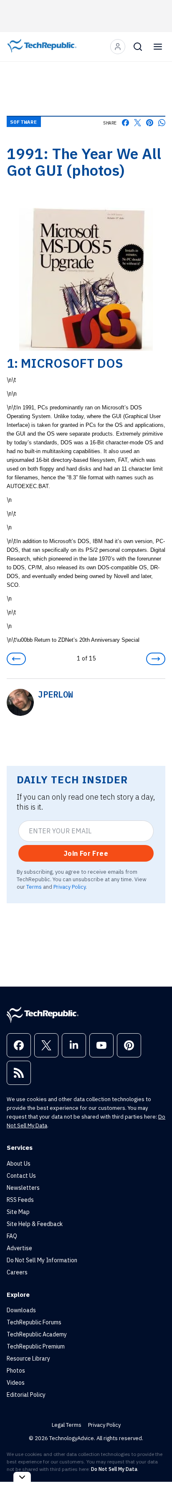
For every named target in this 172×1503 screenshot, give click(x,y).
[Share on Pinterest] (149, 122)
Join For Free (86, 853)
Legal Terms (66, 1424)
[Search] (137, 46)
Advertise (19, 1248)
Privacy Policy (69, 886)
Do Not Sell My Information (42, 1260)
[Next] (155, 659)
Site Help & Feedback (35, 1224)
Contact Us (21, 1175)
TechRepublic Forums (34, 1322)
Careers (17, 1272)
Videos (16, 1382)
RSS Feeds (20, 1200)
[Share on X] (137, 122)
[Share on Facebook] (125, 122)
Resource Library (28, 1358)
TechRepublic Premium (36, 1346)
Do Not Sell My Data (114, 1469)
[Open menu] (157, 46)
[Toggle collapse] (22, 1477)
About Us (18, 1163)
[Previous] (16, 659)
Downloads (21, 1310)
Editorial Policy (26, 1394)
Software (24, 122)
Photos (16, 1370)
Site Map (18, 1212)
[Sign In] (117, 46)
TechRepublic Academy (37, 1334)
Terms (34, 886)
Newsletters (23, 1187)
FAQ (12, 1236)
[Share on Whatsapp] (161, 122)
